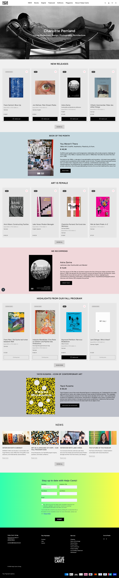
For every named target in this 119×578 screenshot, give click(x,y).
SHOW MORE (59, 365)
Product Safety (74, 548)
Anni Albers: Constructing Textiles (16, 224)
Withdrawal (73, 552)
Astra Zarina (65, 105)
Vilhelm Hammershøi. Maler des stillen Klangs (101, 106)
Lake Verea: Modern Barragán (43, 224)
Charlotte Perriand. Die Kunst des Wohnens (73, 225)
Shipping (73, 539)
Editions (60, 3)
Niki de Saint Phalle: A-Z (99, 224)
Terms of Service (75, 547)
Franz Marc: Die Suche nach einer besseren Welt (16, 341)
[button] (3, 290)
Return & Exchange (75, 541)
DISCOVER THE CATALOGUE (69, 405)
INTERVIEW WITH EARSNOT (12, 448)
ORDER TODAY (66, 283)
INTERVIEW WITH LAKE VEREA (71, 448)
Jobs (42, 541)
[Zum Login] (109, 3)
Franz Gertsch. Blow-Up (12, 105)
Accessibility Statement (77, 550)
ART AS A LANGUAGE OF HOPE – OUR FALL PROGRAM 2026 (44, 449)
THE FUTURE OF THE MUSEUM (100, 448)
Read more (5, 458)
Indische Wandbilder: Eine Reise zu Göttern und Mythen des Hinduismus (44, 341)
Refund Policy (74, 543)
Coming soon (16, 357)
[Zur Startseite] (7, 3)
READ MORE (65, 170)
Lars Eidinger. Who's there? (100, 340)
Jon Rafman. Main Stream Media (44, 105)
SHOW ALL (59, 127)
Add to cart (17, 119)
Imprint (43, 543)
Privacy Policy (74, 545)
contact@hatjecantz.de (14, 542)
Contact (43, 539)
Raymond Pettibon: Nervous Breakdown (71, 341)
